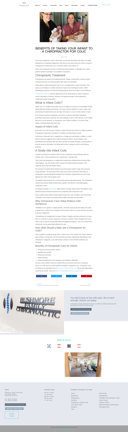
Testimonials (53, 5)
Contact (83, 5)
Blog (61, 5)
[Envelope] (79, 346)
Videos (66, 5)
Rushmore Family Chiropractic (66, 268)
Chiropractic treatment (42, 94)
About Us (37, 5)
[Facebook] (49, 346)
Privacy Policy (57, 430)
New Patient (74, 5)
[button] (41, 276)
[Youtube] (59, 346)
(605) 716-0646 (106, 5)
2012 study (52, 189)
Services (45, 5)
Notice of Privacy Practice (68, 430)
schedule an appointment (75, 271)
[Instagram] (69, 346)
